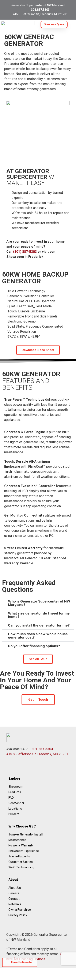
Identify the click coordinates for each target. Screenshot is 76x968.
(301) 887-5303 (25, 252)
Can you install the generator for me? (39, 625)
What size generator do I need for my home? (39, 615)
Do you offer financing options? (34, 646)
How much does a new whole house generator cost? (38, 635)
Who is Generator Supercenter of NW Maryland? (39, 603)
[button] (38, 603)
